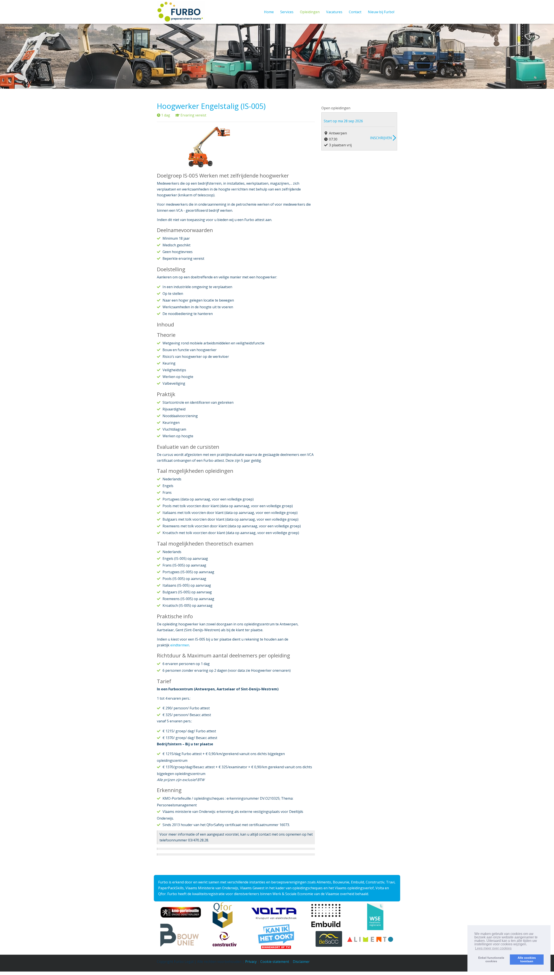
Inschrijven (381, 138)
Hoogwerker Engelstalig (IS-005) (211, 106)
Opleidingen (310, 12)
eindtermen (179, 645)
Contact (355, 12)
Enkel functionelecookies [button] (491, 959)
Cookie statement (274, 961)
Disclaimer (301, 961)
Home (269, 12)
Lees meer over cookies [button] (493, 948)
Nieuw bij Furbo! (381, 12)
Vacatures (334, 12)
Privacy (251, 961)
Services (286, 12)
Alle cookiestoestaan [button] (527, 959)
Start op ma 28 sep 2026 (343, 121)
